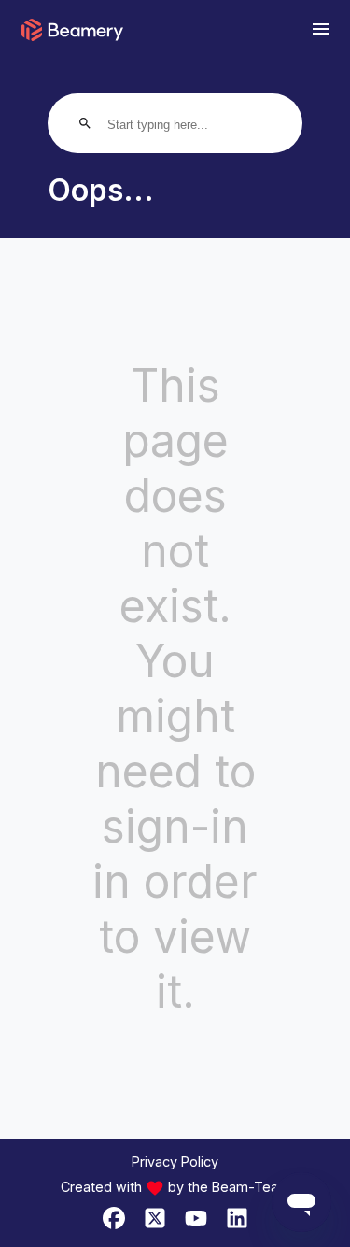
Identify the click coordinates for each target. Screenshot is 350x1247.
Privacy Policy (175, 1161)
